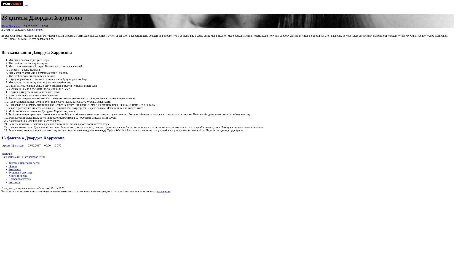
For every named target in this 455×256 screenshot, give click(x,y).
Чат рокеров (34, 156)
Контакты (14, 182)
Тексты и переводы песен (24, 162)
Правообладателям (20, 178)
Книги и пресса (18, 175)
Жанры (13, 166)
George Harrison (33, 29)
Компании (15, 169)
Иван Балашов (11, 26)
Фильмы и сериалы (20, 172)
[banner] (12, 5)
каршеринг (163, 191)
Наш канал (12, 156)
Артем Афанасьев (13, 145)
